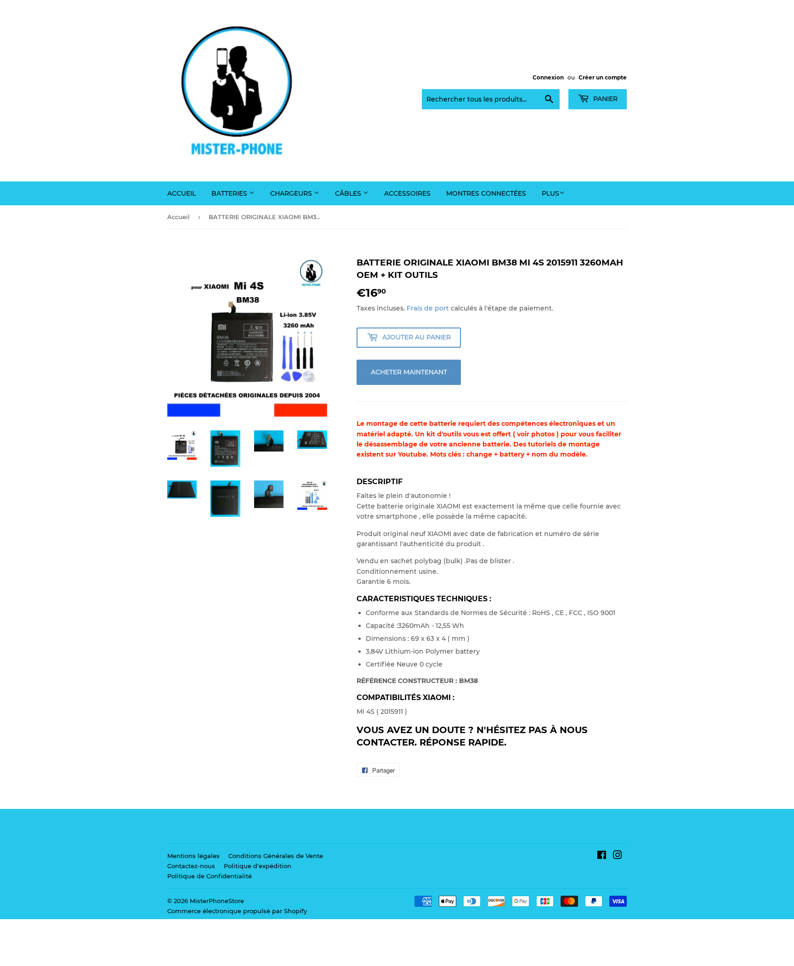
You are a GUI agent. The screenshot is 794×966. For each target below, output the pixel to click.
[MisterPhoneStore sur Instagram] (617, 856)
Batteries (230, 193)
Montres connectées (486, 193)
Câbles (349, 193)
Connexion (548, 77)
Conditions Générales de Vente (275, 855)
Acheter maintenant (409, 372)
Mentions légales (193, 855)
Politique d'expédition (257, 866)
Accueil (181, 193)
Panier (604, 99)
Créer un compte (602, 77)
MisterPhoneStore (217, 900)
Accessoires (407, 193)
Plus (550, 193)
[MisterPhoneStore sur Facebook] (602, 856)
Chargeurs (292, 193)
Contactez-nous (191, 866)
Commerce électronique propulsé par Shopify (237, 911)
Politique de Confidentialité (209, 876)
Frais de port (428, 308)
